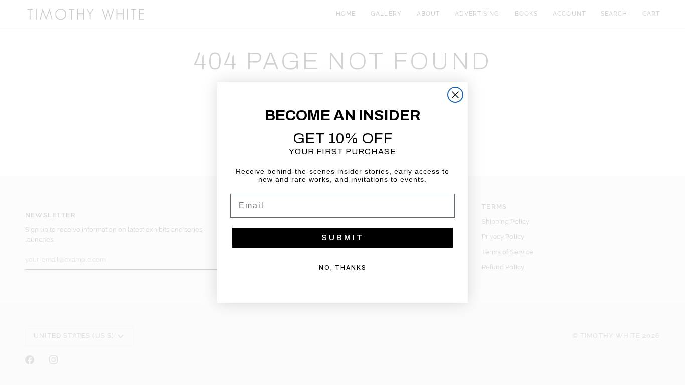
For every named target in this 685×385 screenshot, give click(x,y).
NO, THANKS (343, 267)
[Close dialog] (455, 94)
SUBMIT (342, 237)
